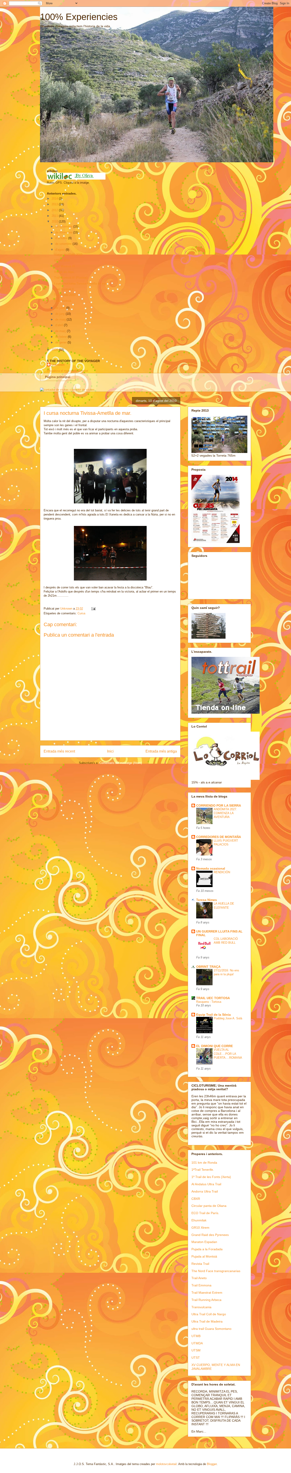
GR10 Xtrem (200, 1227)
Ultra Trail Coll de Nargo (208, 1314)
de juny (60, 313)
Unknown (58, 364)
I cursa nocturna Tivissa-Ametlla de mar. (81, 283)
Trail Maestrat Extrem (206, 1292)
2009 (55, 349)
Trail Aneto (199, 1278)
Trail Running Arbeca (206, 1300)
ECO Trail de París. (205, 1213)
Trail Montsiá (62, 301)
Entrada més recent (59, 751)
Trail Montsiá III (64, 266)
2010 (55, 221)
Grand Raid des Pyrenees (210, 1235)
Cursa (81, 613)
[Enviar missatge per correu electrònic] (93, 608)
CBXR (195, 1198)
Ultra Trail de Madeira (207, 1321)
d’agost (60, 249)
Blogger (212, 1464)
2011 (55, 216)
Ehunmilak (198, 1220)
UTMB (196, 1336)
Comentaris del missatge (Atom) (120, 763)
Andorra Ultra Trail (204, 1191)
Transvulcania (201, 1307)
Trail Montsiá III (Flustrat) (71, 277)
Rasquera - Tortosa (208, 1001)
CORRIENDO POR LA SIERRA (218, 805)
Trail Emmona (201, 1285)
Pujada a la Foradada (207, 1249)
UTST (195, 1357)
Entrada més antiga (161, 751)
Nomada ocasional (210, 868)
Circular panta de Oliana (208, 1206)
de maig (61, 319)
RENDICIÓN (222, 872)
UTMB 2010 (62, 260)
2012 (55, 210)
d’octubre (61, 238)
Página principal (57, 377)
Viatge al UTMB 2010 (68, 254)
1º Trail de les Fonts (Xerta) (211, 1177)
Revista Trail (200, 1263)
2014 (55, 198)
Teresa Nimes (206, 900)
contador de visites (82, 389)
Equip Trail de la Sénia (213, 1014)
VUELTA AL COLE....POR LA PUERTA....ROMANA (228, 1053)
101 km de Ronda (204, 1162)
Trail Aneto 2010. (65, 295)
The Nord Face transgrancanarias (215, 1271)
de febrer (61, 336)
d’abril (59, 325)
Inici (110, 751)
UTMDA (197, 1343)
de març (61, 331)
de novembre (64, 232)
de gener (61, 342)
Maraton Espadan (204, 1242)
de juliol (60, 308)
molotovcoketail (166, 1464)
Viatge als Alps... (65, 272)
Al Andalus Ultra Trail (206, 1184)
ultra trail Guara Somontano (211, 1328)
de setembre (64, 243)
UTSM (196, 1350)
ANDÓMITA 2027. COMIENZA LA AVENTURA (225, 813)
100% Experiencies (79, 17)
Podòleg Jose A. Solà (228, 1018)
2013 (55, 204)
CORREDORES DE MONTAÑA (218, 837)
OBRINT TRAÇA (208, 966)
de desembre (64, 226)
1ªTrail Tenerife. (202, 1169)
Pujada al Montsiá (204, 1256)
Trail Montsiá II (64, 289)
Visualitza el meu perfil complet (67, 371)
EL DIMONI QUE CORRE (214, 1046)
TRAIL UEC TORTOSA (213, 998)
